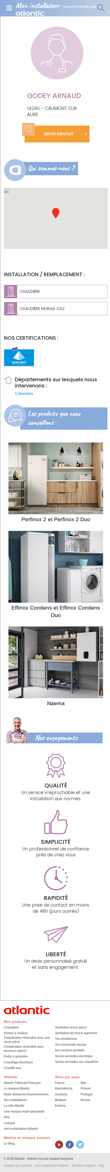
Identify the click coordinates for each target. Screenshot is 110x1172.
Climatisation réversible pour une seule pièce (27, 1040)
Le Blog (9, 1143)
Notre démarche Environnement (26, 1094)
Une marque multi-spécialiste (24, 1111)
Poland (86, 1088)
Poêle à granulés (16, 1056)
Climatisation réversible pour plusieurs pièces (24, 1049)
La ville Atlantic (14, 1105)
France (60, 1083)
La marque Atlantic (17, 1088)
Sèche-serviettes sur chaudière (76, 1062)
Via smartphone (66, 1039)
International (63, 1088)
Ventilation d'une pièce (70, 1027)
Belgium (61, 1100)
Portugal (86, 1094)
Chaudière (11, 1027)
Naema (56, 703)
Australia (61, 1094)
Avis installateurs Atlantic (21, 1128)
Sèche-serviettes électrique (74, 1056)
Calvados (24, 393)
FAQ (7, 1117)
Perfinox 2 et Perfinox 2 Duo (55, 519)
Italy (83, 1083)
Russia (85, 1100)
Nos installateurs (15, 1100)
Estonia (60, 1105)
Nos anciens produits (69, 1050)
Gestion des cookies (18, 1165)
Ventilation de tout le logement (76, 1033)
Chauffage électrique (18, 1062)
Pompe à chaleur (16, 1033)
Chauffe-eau (12, 1068)
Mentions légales (84, 1165)
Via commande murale (70, 1044)
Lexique (9, 1123)
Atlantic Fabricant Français (22, 1083)
